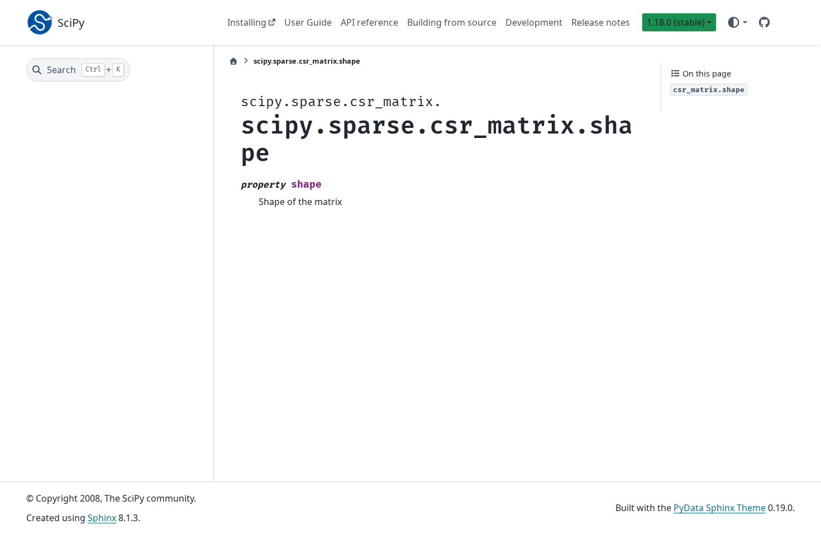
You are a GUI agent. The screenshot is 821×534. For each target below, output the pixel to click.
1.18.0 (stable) (676, 22)
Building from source (452, 22)
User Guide (308, 22)
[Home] (233, 61)
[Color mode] (737, 22)
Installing (246, 22)
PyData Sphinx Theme (720, 508)
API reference (369, 22)
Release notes (600, 22)
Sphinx (102, 518)
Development (533, 22)
